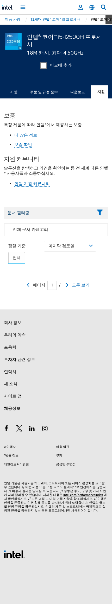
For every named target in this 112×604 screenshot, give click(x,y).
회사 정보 (13, 322)
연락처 (10, 371)
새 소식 (10, 383)
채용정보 (12, 408)
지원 (101, 91)
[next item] (108, 19)
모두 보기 (81, 285)
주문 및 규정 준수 (44, 92)
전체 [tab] (17, 257)
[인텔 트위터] (19, 429)
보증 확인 (23, 144)
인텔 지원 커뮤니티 (32, 183)
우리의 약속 (15, 335)
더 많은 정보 (25, 135)
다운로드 (77, 92)
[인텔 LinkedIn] (32, 429)
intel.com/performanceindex (83, 495)
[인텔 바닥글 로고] (14, 554)
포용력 (10, 347)
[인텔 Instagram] (45, 429)
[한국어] (92, 7)
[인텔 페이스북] (6, 429)
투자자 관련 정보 (19, 359)
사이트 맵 (13, 396)
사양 (13, 92)
